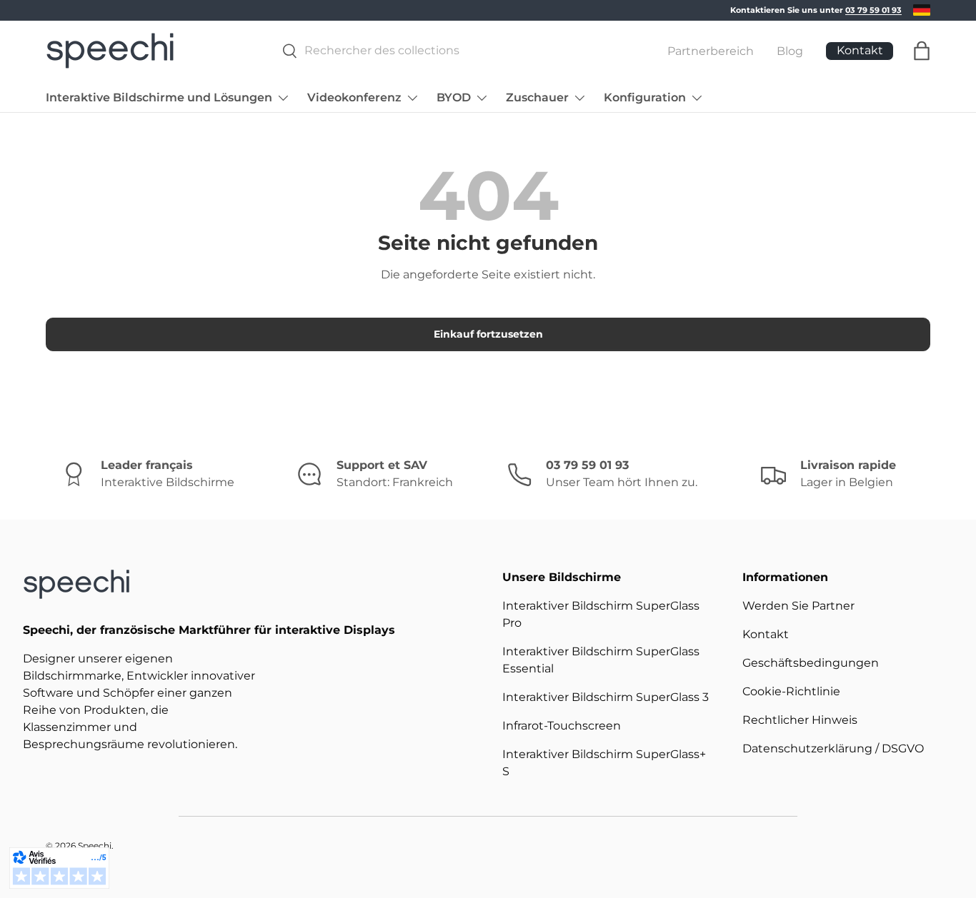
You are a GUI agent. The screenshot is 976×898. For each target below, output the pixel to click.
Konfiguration (645, 97)
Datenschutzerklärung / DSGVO (833, 748)
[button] (921, 50)
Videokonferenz (354, 97)
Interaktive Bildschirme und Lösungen (159, 97)
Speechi (94, 845)
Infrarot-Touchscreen (561, 725)
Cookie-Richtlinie (791, 691)
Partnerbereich (710, 50)
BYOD (454, 97)
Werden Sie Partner (798, 605)
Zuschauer (537, 97)
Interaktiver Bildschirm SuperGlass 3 (605, 697)
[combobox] (449, 50)
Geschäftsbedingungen (810, 663)
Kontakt (765, 634)
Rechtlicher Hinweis (799, 720)
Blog (790, 50)
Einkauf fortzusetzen (488, 334)
